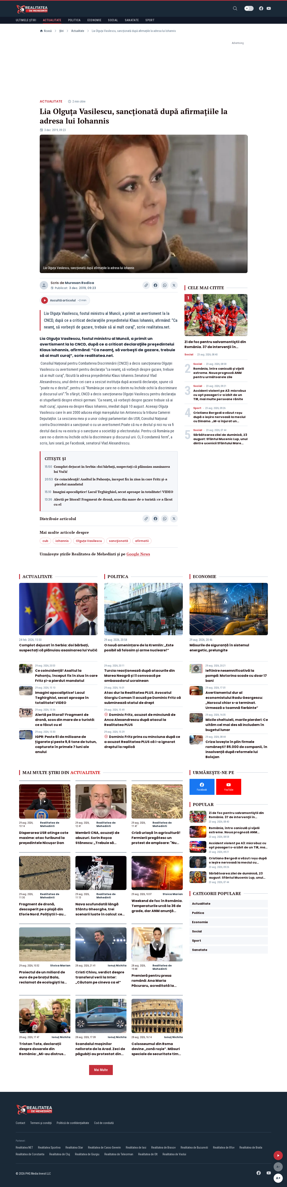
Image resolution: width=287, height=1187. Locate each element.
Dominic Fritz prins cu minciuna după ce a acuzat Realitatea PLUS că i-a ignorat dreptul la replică (142, 741)
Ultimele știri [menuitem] (26, 20)
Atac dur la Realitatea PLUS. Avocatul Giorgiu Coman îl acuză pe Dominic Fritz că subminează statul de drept (142, 697)
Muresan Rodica (79, 282)
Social (188, 354)
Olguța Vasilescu (89, 541)
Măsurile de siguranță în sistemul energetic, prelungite (219, 648)
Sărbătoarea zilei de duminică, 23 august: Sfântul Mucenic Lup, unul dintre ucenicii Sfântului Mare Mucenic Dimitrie (220, 441)
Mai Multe (101, 1070)
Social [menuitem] (113, 20)
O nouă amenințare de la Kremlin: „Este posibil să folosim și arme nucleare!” (139, 648)
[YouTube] (268, 8)
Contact (20, 1123)
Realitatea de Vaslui (174, 1154)
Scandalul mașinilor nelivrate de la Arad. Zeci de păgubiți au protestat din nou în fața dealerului (100, 1051)
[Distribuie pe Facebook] (155, 285)
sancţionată (118, 541)
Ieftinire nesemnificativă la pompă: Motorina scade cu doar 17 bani (236, 675)
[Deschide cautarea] (235, 8)
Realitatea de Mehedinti (49, 824)
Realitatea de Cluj (59, 1154)
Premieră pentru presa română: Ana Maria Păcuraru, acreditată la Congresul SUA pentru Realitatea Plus (153, 985)
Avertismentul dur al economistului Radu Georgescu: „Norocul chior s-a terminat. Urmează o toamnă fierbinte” (234, 700)
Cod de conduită (104, 1123)
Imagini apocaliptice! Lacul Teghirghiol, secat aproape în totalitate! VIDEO (113, 491)
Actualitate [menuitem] (52, 20)
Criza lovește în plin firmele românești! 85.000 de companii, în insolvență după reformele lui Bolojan (236, 749)
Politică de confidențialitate (73, 1123)
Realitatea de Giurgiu (87, 1154)
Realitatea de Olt (148, 1154)
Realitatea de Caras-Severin (104, 1147)
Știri (61, 31)
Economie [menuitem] (94, 20)
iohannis (62, 541)
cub (45, 541)
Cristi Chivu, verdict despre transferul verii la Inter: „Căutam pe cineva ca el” (99, 977)
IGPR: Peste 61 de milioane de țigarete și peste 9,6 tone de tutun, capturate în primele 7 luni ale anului (66, 744)
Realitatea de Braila (251, 1147)
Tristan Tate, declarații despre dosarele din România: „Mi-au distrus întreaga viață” (41, 1051)
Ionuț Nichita (117, 965)
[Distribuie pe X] (174, 285)
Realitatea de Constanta (30, 1154)
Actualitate (77, 31)
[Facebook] (261, 8)
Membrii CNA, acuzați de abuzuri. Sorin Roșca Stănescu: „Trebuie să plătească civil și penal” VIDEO (97, 842)
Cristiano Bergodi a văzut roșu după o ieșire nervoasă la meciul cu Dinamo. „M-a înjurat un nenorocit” (219, 419)
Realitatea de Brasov (163, 1147)
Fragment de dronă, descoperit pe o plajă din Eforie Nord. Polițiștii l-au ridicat (41, 912)
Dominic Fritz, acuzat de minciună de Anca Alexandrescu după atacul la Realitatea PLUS (139, 719)
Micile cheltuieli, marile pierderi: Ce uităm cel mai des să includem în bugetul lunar (236, 724)
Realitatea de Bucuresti (194, 1147)
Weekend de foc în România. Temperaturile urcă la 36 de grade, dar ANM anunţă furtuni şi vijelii (157, 908)
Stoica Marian (173, 894)
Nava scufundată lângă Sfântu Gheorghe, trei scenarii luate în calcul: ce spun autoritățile (98, 912)
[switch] (249, 8)
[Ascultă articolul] (278, 1155)
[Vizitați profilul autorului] (44, 285)
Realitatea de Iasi (136, 1147)
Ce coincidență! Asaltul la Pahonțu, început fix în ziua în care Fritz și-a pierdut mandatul (111, 481)
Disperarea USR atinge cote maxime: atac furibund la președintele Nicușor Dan (43, 837)
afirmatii (142, 541)
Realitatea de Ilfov (223, 1147)
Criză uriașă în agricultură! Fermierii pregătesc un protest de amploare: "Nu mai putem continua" (156, 840)
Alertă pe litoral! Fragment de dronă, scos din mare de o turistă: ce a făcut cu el (113, 502)
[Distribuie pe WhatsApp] (165, 285)
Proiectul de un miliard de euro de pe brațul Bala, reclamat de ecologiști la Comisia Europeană (42, 980)
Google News (138, 553)
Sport (197, 408)
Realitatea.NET (24, 1147)
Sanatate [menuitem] (132, 20)
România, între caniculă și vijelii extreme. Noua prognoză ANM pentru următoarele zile (218, 373)
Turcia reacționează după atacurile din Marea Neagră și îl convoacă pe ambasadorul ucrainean (139, 675)
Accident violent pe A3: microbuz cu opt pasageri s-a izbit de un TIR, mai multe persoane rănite (219, 395)
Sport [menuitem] (149, 20)
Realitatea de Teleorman (118, 1154)
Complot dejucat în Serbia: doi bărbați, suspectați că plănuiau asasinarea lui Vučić (112, 469)
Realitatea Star (74, 1147)
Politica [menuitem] (74, 20)
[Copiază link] (146, 285)
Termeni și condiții (41, 1123)
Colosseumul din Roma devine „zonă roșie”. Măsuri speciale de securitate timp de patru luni (156, 1051)
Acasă (48, 31)
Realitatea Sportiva (49, 1147)
